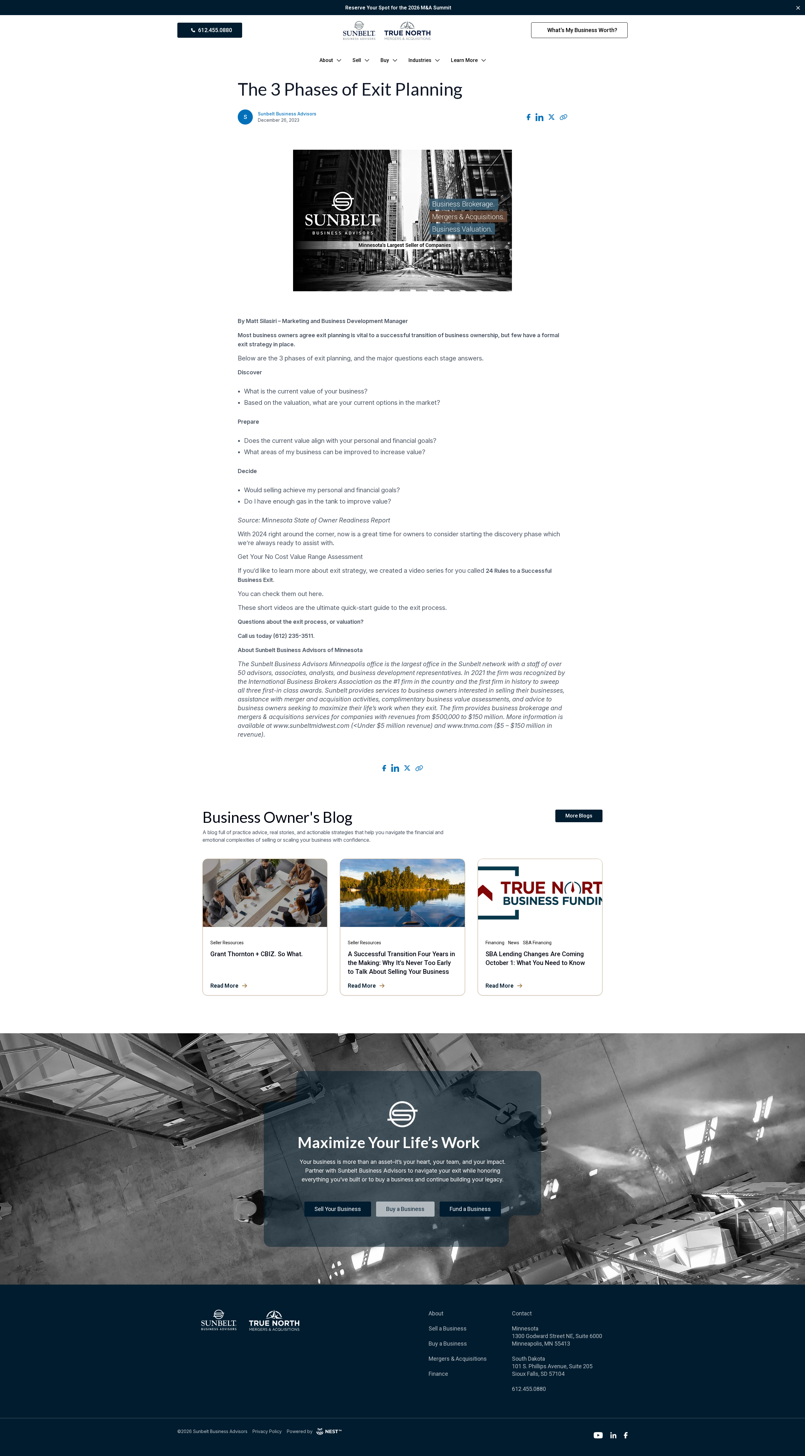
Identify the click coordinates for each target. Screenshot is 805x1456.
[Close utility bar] (798, 8)
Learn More (464, 60)
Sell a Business (448, 1328)
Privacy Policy (267, 1431)
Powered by (300, 1431)
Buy (384, 60)
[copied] (563, 117)
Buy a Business (448, 1343)
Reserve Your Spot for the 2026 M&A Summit (398, 8)
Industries (419, 60)
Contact (522, 1313)
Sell (357, 60)
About (326, 60)
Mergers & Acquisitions (458, 1358)
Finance (438, 1373)
